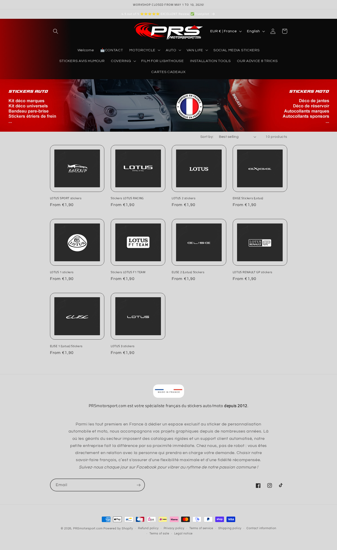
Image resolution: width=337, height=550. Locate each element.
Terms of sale (159, 533)
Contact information (261, 528)
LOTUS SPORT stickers (66, 198)
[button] (56, 31)
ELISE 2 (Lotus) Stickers (188, 272)
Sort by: (207, 137)
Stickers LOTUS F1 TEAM (128, 272)
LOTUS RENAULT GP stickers (252, 272)
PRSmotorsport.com (88, 528)
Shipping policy (229, 528)
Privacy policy (174, 528)
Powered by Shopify (118, 528)
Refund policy (148, 528)
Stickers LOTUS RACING (127, 198)
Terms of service (201, 528)
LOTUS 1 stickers (62, 272)
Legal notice (183, 533)
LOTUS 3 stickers (123, 346)
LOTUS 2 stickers (184, 198)
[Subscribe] (138, 485)
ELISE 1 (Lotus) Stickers (66, 346)
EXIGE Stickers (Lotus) (248, 198)
